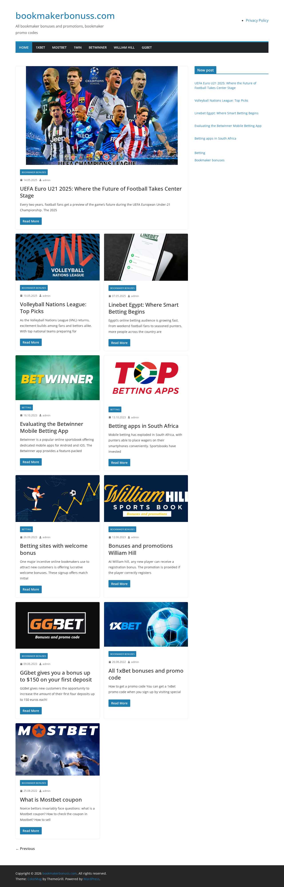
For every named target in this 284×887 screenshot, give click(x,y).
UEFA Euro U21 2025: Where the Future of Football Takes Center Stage (101, 192)
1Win (78, 47)
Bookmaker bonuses (34, 172)
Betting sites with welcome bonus (54, 549)
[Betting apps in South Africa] (146, 378)
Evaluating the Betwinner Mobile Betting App (51, 427)
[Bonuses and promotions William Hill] (146, 498)
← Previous (25, 848)
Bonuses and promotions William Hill (140, 549)
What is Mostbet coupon (51, 799)
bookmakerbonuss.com (65, 15)
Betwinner (98, 47)
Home (24, 47)
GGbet (147, 47)
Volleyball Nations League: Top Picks (53, 307)
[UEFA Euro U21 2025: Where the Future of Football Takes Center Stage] (102, 115)
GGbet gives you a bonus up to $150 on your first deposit (56, 676)
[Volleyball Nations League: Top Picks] (58, 257)
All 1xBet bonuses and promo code (145, 674)
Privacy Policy (257, 20)
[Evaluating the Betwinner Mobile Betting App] (58, 377)
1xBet (40, 47)
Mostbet (59, 47)
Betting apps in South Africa (143, 425)
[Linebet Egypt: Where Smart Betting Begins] (146, 257)
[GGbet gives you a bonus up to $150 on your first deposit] (58, 625)
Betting (26, 407)
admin (46, 180)
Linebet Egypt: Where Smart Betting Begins (143, 308)
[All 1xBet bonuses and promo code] (146, 624)
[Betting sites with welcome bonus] (58, 498)
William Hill (124, 47)
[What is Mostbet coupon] (58, 749)
